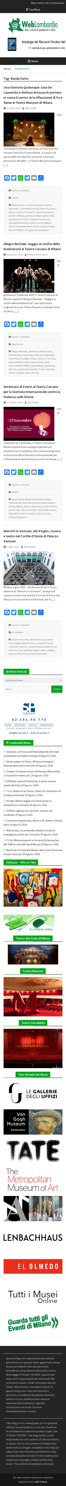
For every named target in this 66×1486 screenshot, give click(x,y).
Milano (19, 506)
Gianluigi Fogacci (31, 650)
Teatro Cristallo (16, 372)
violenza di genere (18, 517)
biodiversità (15, 354)
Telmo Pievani (32, 372)
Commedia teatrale (29, 208)
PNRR (26, 365)
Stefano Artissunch (40, 219)
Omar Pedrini (50, 506)
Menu (34, 61)
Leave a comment (20, 190)
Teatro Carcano (46, 369)
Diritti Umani (45, 499)
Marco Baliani (48, 650)
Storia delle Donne (46, 510)
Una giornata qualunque (37, 229)
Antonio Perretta (20, 639)
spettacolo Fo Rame (19, 219)
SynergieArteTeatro (19, 222)
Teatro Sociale (43, 513)
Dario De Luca (15, 650)
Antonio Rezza (37, 639)
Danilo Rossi (50, 646)
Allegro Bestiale (20, 351)
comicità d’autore (17, 646)
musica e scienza (46, 358)
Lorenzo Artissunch (25, 212)
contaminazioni (35, 646)
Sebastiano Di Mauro (37, 254)
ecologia (24, 358)
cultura (37, 354)
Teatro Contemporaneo (20, 226)
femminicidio (15, 502)
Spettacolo (17, 344)
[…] (6, 165)
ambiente (33, 351)
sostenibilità (36, 365)
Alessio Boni (18, 499)
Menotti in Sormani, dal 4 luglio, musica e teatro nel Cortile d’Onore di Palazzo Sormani (32, 536)
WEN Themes (41, 1481)
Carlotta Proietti (44, 643)
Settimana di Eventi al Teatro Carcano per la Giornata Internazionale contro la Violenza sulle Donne (32, 391)
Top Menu (34, 9)
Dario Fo (44, 208)
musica (12, 653)
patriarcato (14, 510)
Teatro (15, 197)
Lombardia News (20, 743)
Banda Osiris (18, 205)
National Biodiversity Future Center (26, 362)
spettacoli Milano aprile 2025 (39, 215)
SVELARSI (13, 513)
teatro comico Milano (40, 222)
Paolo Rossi (23, 653)
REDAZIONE (30, 108)
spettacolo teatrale (27, 369)
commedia (27, 354)
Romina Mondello (38, 653)
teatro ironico (40, 226)
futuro (33, 358)
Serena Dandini (28, 510)
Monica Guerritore (33, 506)
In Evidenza (17, 632)
